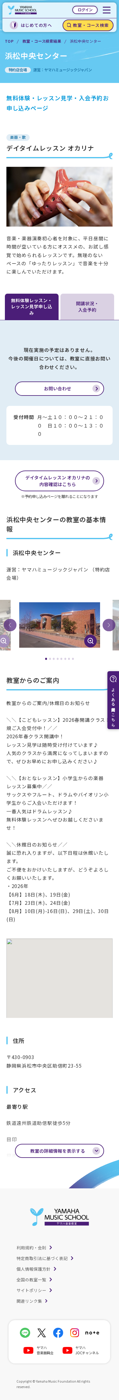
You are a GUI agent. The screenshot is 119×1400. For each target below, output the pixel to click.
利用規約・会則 (31, 1247)
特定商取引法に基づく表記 (42, 1258)
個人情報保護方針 (33, 1269)
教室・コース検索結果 (42, 41)
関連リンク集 (29, 1301)
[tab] (46, 659)
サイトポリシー (31, 1290)
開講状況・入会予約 (87, 306)
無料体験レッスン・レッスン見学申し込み (31, 306)
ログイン (85, 10)
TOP (9, 41)
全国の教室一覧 (31, 1279)
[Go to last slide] (10, 625)
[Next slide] (109, 625)
